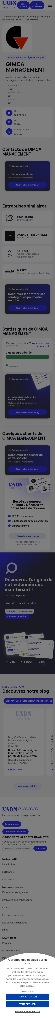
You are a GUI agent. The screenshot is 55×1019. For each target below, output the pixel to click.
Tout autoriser (27, 997)
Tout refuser (27, 1004)
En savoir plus (27, 991)
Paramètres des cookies (27, 1012)
